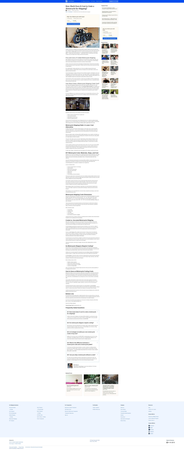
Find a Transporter (40, 418)
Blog (149, 407)
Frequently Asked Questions (126, 413)
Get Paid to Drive (68, 409)
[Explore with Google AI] (169, 442)
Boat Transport (40, 411)
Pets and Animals (12, 407)
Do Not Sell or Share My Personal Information (33, 447)
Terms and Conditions (13, 447)
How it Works (123, 409)
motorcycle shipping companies (73, 85)
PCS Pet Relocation (12, 413)
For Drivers (93, 1)
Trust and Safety (124, 411)
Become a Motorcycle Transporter (71, 411)
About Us (122, 407)
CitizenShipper (69, 255)
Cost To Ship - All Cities (41, 416)
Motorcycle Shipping (13, 418)
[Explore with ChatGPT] (167, 442)
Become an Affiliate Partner (153, 416)
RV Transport (11, 420)
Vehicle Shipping (12, 415)
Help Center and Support (125, 418)
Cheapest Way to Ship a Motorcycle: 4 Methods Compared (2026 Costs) (108, 387)
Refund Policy (123, 420)
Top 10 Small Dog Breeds (72, 385)
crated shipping (71, 232)
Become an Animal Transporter (70, 407)
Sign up (66, 415)
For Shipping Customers (85, 1)
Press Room (123, 416)
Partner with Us (151, 420)
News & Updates (99, 1)
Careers (122, 415)
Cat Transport (11, 411)
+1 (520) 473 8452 (17, 443)
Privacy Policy (21, 447)
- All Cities (11, 409)
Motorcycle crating (69, 272)
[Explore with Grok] (172, 442)
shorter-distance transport (90, 138)
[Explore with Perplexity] (171, 442)
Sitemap (149, 411)
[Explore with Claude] (174, 442)
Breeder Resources (96, 409)
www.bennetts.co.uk (77, 305)
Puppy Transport (96, 407)
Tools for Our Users (152, 409)
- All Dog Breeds (40, 409)
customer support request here (17, 442)
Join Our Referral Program (153, 418)
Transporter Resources (69, 413)
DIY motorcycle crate (72, 160)
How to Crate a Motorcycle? (91, 385)
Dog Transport (39, 407)
